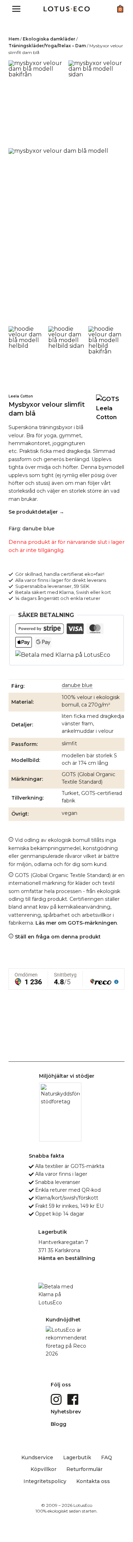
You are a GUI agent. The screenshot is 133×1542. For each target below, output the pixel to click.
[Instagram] (57, 1399)
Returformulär (84, 1469)
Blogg (58, 1424)
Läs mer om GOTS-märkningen (76, 923)
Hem (14, 39)
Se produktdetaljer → (36, 512)
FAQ (106, 1457)
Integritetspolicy (44, 1481)
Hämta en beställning (66, 1258)
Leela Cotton (21, 396)
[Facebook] (73, 1399)
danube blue (77, 685)
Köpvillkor (43, 1469)
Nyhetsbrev (66, 1411)
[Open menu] (16, 9)
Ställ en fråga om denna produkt (57, 937)
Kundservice (37, 1457)
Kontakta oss (93, 1481)
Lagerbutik (77, 1457)
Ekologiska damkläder (49, 39)
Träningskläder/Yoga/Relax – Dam (47, 45)
